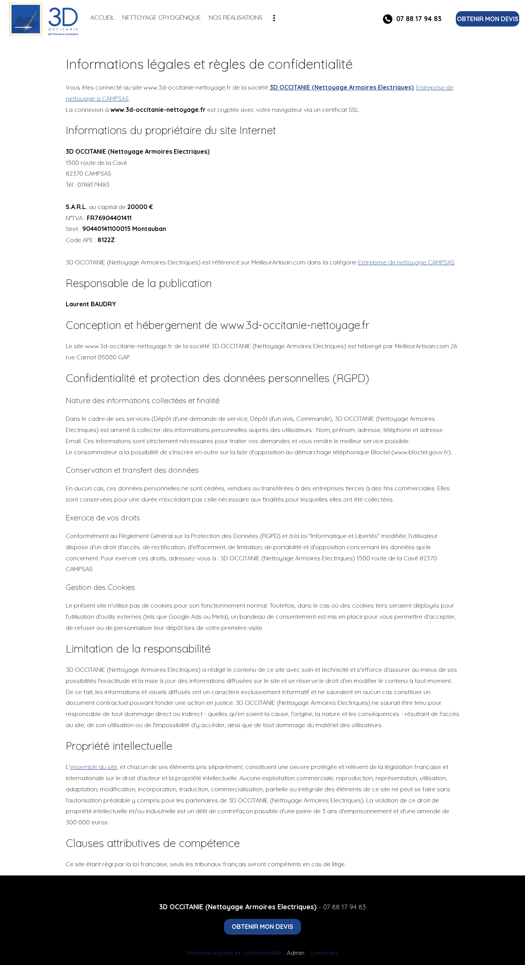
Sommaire (324, 953)
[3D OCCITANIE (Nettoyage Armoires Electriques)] (45, 19)
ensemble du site (93, 767)
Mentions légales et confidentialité (234, 953)
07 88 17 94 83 (344, 906)
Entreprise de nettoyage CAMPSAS (406, 262)
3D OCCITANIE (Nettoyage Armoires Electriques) (342, 87)
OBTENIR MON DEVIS (487, 19)
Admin (295, 953)
